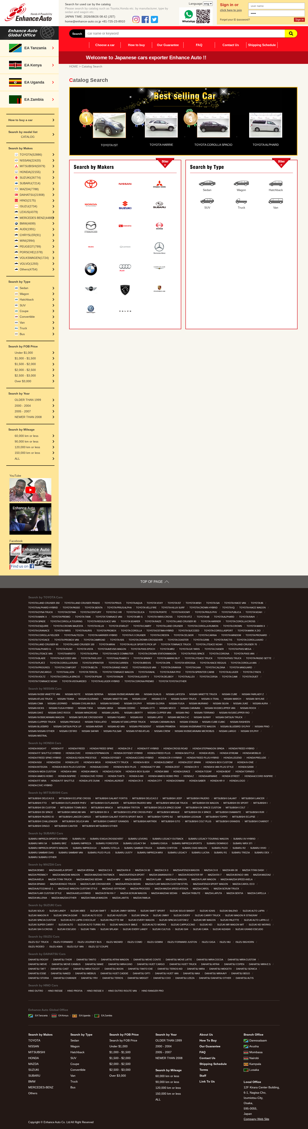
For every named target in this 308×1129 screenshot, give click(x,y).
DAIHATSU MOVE (38, 964)
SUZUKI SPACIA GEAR (65, 915)
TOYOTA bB (203, 616)
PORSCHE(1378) (31, 252)
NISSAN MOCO (167, 708)
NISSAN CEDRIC (127, 708)
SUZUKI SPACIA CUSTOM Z (174, 920)
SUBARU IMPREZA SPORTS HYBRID (48, 838)
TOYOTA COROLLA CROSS (241, 621)
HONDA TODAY (203, 771)
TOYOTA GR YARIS (189, 649)
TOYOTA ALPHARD (224, 616)
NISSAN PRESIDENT (140, 726)
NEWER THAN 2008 (28, 417)
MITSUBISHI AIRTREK (145, 821)
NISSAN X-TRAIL (210, 699)
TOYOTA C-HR (114, 612)
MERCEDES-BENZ (40, 1087)
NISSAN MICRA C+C (179, 717)
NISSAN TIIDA (85, 708)
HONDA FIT (57, 748)
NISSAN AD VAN (116, 726)
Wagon (24, 293)
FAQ (199, 45)
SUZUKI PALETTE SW (112, 920)
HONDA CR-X (136, 780)
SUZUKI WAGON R (38, 915)
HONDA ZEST (172, 767)
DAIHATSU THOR (62, 959)
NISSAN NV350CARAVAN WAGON (46, 717)
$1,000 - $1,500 (25, 358)
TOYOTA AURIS (83, 630)
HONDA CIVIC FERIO (92, 776)
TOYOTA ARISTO (66, 653)
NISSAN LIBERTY (133, 712)
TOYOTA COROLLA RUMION (203, 626)
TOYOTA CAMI (230, 676)
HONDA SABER (197, 780)
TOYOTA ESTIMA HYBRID (160, 630)
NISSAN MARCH (233, 699)
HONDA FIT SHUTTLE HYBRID (45, 753)
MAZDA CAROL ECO (244, 884)
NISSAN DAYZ (36, 712)
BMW (31, 1081)
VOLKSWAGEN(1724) (34, 257)
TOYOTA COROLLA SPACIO (65, 676)
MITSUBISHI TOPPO (217, 816)
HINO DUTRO (36, 991)
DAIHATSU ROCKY (38, 959)
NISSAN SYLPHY (133, 703)
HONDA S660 (162, 771)
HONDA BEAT (223, 771)
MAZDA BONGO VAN (237, 875)
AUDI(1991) (27, 229)
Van (22, 322)
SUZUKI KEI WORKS (260, 924)
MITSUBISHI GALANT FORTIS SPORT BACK (120, 816)
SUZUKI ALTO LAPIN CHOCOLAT (78, 920)
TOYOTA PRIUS (113, 603)
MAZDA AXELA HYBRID (78, 893)
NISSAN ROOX (248, 708)
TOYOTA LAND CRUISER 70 (242, 644)
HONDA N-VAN (69, 771)
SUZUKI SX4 (182, 929)
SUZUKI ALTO (66, 924)
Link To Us (207, 1081)
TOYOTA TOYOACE (39, 640)
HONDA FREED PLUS (159, 753)
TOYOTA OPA (163, 663)
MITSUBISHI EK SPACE (40, 812)
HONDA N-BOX (141, 762)
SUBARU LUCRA (201, 852)
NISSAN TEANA (65, 699)
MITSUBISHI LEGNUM (189, 816)
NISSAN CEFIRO (68, 731)
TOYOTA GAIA (193, 667)
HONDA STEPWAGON (97, 753)
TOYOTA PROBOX (107, 630)
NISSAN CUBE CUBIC (214, 722)
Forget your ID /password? (235, 19)
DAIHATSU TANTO (86, 959)
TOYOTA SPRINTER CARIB (200, 672)
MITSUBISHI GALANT (225, 798)
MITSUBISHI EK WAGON (206, 803)
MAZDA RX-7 (215, 875)
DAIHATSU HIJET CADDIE (115, 973)
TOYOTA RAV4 (247, 616)
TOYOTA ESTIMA (67, 612)
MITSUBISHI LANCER (253, 798)
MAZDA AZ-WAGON (176, 879)
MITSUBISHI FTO (37, 803)
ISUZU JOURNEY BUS (90, 942)
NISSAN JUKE (241, 703)
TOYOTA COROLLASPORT (219, 630)
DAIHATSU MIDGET (138, 978)
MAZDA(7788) (29, 189)
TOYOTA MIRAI (107, 644)
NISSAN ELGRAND (88, 699)
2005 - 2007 (23, 411)
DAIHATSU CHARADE (65, 978)
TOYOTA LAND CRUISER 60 (43, 644)
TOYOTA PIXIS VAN (244, 653)
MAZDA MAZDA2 (262, 875)
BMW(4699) (28, 223)
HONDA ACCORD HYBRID (140, 757)
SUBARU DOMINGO (218, 843)
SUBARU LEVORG (138, 838)
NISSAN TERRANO (204, 712)
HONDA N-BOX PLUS (125, 767)
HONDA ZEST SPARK (190, 762)
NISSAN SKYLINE (255, 699)
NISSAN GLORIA (156, 703)
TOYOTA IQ (228, 607)
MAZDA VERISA (85, 870)
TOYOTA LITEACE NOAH (209, 644)
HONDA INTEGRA (38, 767)
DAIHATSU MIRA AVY (216, 973)
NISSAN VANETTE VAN (115, 699)
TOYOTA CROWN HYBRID (203, 607)
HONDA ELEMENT (164, 762)
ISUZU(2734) (28, 206)
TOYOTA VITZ (185, 616)
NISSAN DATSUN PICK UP (67, 726)
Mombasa (256, 1052)
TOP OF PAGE (151, 581)
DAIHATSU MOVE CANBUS (66, 964)
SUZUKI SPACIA (140, 915)
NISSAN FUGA (177, 703)
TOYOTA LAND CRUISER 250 (44, 603)
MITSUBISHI (36, 1052)
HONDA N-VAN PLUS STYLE (219, 767)
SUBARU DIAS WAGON (195, 848)
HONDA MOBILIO (252, 753)
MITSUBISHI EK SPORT (236, 803)
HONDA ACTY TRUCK (117, 762)
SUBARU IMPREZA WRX (150, 852)
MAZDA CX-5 (105, 870)
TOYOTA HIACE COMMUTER (118, 653)
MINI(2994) (27, 240)
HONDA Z (189, 776)
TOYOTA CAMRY (142, 626)
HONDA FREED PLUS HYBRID (203, 757)
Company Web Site (256, 1119)
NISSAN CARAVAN (191, 708)
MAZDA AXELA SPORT (61, 870)
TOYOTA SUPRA (89, 653)
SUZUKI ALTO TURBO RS (92, 924)
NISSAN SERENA (94, 694)
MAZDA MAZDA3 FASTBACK (99, 875)
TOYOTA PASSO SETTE (259, 658)
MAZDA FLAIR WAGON (204, 879)
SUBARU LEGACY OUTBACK (168, 838)
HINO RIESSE (55, 991)
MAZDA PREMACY (38, 875)
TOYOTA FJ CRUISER (134, 635)
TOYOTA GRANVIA (171, 667)
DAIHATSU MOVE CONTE (147, 959)
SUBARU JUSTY (124, 852)
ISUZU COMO (135, 942)
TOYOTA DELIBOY (164, 676)
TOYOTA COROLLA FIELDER (44, 635)
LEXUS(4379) (29, 212)
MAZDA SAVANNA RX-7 (161, 875)
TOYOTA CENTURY (91, 612)
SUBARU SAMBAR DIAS (41, 852)
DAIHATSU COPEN (234, 964)
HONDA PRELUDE (257, 757)
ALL (17, 458)
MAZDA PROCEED (140, 888)
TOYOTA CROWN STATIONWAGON (157, 653)
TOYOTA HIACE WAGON (252, 607)
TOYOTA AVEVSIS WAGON (112, 649)
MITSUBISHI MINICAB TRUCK (172, 803)
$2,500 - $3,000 (25, 375)
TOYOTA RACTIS (223, 640)
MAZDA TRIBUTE (191, 893)
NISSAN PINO (262, 726)
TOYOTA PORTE (158, 612)
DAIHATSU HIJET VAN (167, 973)
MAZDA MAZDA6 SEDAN (164, 893)
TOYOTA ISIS (117, 640)
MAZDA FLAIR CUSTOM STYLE (45, 893)
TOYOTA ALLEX (186, 676)
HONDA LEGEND (233, 757)
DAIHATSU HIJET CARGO (151, 964)
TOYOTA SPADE (37, 621)
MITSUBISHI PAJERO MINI (137, 803)
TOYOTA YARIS (62, 630)
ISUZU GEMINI (155, 942)
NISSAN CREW (162, 731)
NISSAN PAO (183, 712)
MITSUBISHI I (260, 803)
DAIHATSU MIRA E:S (260, 964)
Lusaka (254, 1069)
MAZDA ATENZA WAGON (186, 870)
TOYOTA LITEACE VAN (40, 653)
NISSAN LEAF (140, 699)
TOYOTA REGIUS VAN (144, 667)
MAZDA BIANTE (133, 879)
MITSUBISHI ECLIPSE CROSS (75, 798)
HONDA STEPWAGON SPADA (209, 748)
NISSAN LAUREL (111, 712)
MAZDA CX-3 (162, 870)
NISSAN (33, 1046)
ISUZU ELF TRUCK (38, 942)
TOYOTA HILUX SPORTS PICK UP (138, 644)
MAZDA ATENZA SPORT (132, 875)
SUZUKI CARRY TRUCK (208, 915)
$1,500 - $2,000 (25, 364)
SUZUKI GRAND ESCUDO (249, 929)
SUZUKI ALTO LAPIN (254, 911)
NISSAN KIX (137, 717)
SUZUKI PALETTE (230, 920)
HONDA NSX (35, 762)
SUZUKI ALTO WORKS (154, 924)
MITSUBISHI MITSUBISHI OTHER (100, 826)
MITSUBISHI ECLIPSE (244, 816)
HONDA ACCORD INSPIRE (259, 776)
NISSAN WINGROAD (86, 712)
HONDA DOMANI (175, 780)
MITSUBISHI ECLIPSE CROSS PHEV (133, 812)
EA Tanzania (41, 1015)
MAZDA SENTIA (234, 893)
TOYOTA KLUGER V (139, 676)
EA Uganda (84, 1015)
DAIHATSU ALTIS (245, 978)
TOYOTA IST (175, 603)
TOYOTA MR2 (167, 649)
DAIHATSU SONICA (246, 969)
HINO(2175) (28, 200)
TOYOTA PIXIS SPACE (193, 653)
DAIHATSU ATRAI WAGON (115, 959)
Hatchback (27, 299)
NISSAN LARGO (228, 731)
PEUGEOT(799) (30, 246)
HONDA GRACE (182, 771)
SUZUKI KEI (206, 924)
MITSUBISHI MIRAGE (168, 812)
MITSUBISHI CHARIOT (257, 821)
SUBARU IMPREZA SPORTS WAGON (48, 848)
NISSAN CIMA (35, 703)
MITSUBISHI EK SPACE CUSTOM (204, 807)
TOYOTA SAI (213, 603)
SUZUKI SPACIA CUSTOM (42, 920)
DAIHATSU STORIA (38, 978)
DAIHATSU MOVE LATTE (179, 959)
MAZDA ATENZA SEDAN (128, 884)
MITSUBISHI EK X (100, 812)
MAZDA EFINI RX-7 (105, 893)
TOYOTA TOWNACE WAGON (118, 672)
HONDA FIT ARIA (37, 780)
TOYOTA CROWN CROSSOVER (146, 640)
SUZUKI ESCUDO (67, 929)
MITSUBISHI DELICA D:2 (145, 798)
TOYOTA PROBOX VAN (67, 640)
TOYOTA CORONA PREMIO (139, 681)
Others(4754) (29, 269)
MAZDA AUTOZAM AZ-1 (41, 888)
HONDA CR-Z (125, 748)
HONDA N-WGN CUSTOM (42, 771)
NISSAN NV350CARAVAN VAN (124, 694)
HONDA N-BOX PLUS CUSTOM (69, 767)
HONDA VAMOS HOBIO (41, 776)
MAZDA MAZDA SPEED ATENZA (172, 888)
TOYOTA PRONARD (257, 635)
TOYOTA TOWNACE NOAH (43, 681)
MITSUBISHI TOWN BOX (73, 807)
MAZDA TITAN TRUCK (60, 879)
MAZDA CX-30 (143, 870)
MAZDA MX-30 (230, 870)
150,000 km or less (27, 452)
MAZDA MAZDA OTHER (64, 898)
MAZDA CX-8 (211, 870)
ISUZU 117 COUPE (98, 946)
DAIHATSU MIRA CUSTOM (242, 959)
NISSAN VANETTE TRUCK (203, 694)
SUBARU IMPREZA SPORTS (187, 843)
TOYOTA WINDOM (231, 635)
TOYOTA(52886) (31, 154)
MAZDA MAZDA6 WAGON (66, 875)
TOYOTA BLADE (37, 658)
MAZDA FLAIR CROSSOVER (95, 884)
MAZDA (33, 1064)
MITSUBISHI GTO (171, 821)
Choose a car (105, 45)
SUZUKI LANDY (57, 911)
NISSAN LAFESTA (175, 694)
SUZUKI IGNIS (208, 911)
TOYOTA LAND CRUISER (170, 626)
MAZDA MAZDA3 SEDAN (89, 879)
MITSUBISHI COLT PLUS (198, 821)
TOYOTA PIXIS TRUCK (229, 658)
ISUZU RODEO (36, 946)
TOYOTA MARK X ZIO (249, 630)
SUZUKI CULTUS (161, 929)
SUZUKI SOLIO (36, 911)
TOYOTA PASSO (72, 607)
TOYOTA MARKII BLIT (169, 658)
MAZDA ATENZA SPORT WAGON (211, 884)
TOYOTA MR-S (135, 616)
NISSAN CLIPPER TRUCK (42, 722)
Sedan (24, 288)
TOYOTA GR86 (201, 640)
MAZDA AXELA (36, 879)
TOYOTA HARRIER (211, 621)
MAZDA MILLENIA (37, 898)
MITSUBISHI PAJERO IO (41, 816)
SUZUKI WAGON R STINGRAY (241, 915)
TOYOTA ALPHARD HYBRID (43, 607)
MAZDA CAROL (201, 888)
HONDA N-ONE (245, 762)
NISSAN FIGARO (116, 717)
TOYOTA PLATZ (37, 663)
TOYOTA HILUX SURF (173, 607)
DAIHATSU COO (162, 978)
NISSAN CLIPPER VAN (160, 712)
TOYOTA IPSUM (93, 676)
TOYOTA (34, 1040)
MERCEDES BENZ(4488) (36, 217)
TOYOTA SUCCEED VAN (63, 658)
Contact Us (231, 45)
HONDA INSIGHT (37, 748)
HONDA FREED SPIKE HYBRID (45, 757)
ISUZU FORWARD (63, 942)
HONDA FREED (76, 748)
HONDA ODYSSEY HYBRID (128, 753)
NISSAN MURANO (199, 703)
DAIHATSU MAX (192, 973)
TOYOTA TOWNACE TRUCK (176, 644)
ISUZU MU (225, 942)
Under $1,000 (24, 352)
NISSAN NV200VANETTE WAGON (198, 726)
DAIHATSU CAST (60, 969)
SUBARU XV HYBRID (244, 838)
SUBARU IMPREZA (81, 843)
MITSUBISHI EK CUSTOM (42, 807)
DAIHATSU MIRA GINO (120, 964)
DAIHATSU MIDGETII (220, 969)
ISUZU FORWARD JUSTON (182, 942)
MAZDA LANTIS (120, 898)
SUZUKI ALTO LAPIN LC (257, 920)
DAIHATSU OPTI (142, 973)
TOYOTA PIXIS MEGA (240, 649)
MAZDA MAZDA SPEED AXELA (237, 879)
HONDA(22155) (30, 172)
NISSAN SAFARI (90, 731)
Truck (23, 328)
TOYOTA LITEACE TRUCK (199, 658)
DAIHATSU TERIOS (113, 978)
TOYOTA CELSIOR (184, 635)
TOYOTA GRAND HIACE (115, 667)
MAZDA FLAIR (154, 879)
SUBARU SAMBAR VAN (71, 852)
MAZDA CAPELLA (256, 893)
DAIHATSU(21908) (32, 194)
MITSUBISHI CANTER (66, 826)
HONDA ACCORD (99, 767)
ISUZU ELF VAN (75, 946)
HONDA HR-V (217, 780)
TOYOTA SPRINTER (93, 663)
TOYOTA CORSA (208, 676)
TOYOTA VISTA (85, 649)
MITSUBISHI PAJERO (198, 798)
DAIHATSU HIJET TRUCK (183, 964)
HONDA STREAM (229, 753)
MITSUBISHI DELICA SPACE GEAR (163, 807)
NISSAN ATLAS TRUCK (40, 699)
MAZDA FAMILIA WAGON (94, 898)
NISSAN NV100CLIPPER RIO (234, 712)
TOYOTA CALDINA (215, 667)
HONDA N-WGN (92, 762)
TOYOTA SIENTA (94, 607)
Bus (22, 334)
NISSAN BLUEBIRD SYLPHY (235, 726)
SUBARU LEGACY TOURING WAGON (208, 838)
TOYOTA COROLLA (131, 630)
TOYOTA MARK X (37, 616)
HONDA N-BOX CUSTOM (219, 762)
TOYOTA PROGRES (39, 667)
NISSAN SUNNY (202, 717)
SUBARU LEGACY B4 (134, 843)
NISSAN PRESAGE (70, 722)
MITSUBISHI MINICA (102, 807)
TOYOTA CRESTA (160, 635)
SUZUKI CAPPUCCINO (183, 924)
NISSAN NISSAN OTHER (41, 731)
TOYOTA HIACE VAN (235, 603)
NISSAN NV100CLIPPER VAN (220, 708)
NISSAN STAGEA (189, 722)
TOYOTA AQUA (134, 603)
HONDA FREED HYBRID (242, 748)
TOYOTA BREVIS (142, 663)
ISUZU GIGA (209, 942)
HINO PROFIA (75, 991)
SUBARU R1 (221, 852)
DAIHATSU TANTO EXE (140, 969)
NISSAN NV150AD (110, 703)
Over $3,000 (23, 381)
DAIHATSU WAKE (94, 964)
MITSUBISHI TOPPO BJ (160, 816)
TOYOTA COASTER (178, 640)
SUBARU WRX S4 (38, 843)
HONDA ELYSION (112, 771)
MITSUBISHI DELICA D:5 (41, 798)
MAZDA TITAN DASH (253, 870)
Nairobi (254, 1058)
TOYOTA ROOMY (181, 612)
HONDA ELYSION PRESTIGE (81, 757)
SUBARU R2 (239, 848)
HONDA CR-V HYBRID (170, 757)
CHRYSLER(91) (30, 235)
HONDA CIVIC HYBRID (40, 785)
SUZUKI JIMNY (161, 915)
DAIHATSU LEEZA (185, 978)
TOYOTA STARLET (119, 626)
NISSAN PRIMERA (166, 726)
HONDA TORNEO (245, 771)
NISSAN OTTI (147, 708)
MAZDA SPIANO (37, 884)
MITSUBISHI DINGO (39, 826)
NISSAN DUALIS (153, 694)
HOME (73, 66)
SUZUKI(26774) (30, 177)
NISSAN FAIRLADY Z (253, 694)
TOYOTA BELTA (89, 667)
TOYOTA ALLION (65, 672)
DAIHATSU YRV (89, 978)
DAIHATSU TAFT (37, 969)
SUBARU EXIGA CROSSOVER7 (107, 838)
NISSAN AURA (260, 703)
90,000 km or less (26, 441)
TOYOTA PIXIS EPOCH (143, 649)
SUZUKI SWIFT (98, 911)
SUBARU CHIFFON (167, 848)
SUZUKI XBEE (78, 911)
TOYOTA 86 (257, 603)
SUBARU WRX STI (243, 843)
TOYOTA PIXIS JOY (91, 658)
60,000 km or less (26, 435)
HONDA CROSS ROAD (175, 748)
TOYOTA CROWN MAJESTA (68, 626)
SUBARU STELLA (110, 848)
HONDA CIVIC (73, 753)
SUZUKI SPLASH (109, 929)
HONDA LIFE (72, 762)
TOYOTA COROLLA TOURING (66, 621)
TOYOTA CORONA (219, 653)
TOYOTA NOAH (254, 612)
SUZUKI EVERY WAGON (141, 920)
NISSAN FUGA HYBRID (61, 708)
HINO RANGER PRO (153, 991)
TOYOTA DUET (250, 676)
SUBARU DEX (262, 852)
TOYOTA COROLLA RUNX (64, 663)
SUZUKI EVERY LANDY (135, 929)
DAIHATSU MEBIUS (85, 973)
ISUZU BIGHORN (245, 942)
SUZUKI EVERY (182, 915)
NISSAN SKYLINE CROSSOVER (86, 717)
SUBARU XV (79, 838)
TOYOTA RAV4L (147, 672)
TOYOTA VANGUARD (241, 667)
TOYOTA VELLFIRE (146, 607)
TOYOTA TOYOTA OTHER (173, 681)
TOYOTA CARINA (207, 635)
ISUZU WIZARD (114, 942)
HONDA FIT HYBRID (148, 748)
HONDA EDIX (54, 762)
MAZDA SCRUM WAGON (133, 893)
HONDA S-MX (136, 776)
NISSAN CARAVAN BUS (163, 722)
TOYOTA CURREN (119, 663)
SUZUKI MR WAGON (204, 920)
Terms (203, 1069)
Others (32, 1093)
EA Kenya (63, 1015)
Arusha (254, 1046)
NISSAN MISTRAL (38, 735)
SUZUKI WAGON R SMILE (124, 924)
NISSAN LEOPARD (58, 703)
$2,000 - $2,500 (25, 370)
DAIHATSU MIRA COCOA (210, 959)
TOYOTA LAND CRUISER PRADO (82, 603)
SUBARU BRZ (59, 843)
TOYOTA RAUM (115, 676)
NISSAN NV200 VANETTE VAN (44, 694)
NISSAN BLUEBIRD (38, 726)
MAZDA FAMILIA (142, 898)
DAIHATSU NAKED (61, 973)
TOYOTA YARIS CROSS (160, 616)
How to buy (136, 45)
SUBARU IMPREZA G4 (85, 848)
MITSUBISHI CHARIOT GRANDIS (111, 821)
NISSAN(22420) (30, 160)
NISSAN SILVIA (221, 703)
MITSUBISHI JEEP (172, 798)
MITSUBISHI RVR (255, 812)
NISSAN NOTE (73, 694)
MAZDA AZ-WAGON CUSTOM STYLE (78, 888)
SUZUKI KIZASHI (222, 929)
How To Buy (208, 1040)
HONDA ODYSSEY (111, 757)
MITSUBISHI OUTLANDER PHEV (69, 803)
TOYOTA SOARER (131, 621)
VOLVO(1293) (29, 263)
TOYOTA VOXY (155, 603)
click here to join (231, 10)
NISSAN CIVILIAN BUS (84, 703)
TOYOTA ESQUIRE (38, 626)
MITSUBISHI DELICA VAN (75, 821)
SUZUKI (33, 1069)
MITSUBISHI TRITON (128, 807)
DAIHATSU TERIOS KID (170, 969)
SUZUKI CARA (201, 929)
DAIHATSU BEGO (241, 973)
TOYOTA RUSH (64, 649)
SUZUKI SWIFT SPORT (153, 911)
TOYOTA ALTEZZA (74, 635)
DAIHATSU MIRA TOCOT (86, 969)
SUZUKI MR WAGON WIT (231, 924)
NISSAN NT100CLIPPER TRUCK (128, 722)
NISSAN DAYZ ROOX (59, 712)
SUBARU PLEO (220, 848)
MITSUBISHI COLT (236, 807)
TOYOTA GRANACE (39, 630)
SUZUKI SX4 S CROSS (40, 929)
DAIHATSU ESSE (37, 973)
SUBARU (34, 1075)
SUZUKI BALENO (229, 911)
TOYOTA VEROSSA (185, 663)
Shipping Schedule (262, 45)
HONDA (33, 1058)
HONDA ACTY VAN (151, 767)
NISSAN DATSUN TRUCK (229, 717)
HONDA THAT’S (116, 776)
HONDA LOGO (237, 780)
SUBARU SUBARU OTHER (42, 857)
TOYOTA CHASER (214, 649)
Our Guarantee (168, 45)
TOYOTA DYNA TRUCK (40, 612)
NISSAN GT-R (159, 699)
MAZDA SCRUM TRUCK (227, 888)
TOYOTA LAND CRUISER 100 (79, 644)
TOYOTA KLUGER (229, 672)
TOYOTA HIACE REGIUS (213, 663)
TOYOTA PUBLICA (231, 612)
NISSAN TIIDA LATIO (96, 722)
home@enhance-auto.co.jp (83, 21)
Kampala (255, 1064)
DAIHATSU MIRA (196, 969)
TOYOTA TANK (83, 616)
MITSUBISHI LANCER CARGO (75, 816)
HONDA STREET (231, 776)
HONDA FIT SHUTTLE (63, 780)
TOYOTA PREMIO (61, 616)
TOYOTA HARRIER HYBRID (103, 635)
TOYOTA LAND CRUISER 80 (181, 621)
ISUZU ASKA (56, 946)
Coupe (24, 311)
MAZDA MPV (114, 879)
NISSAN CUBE (230, 694)
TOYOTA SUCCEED (189, 630)
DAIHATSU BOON (114, 969)
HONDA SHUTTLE (185, 753)
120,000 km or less (27, 447)
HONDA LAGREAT (114, 780)
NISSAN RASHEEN (240, 722)
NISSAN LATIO (156, 717)
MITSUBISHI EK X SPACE (198, 812)
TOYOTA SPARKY (143, 658)
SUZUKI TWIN (88, 929)
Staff (202, 1075)
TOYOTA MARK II (256, 626)
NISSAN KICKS (36, 708)
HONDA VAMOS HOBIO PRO (164, 776)
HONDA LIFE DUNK (89, 780)
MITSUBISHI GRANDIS (228, 821)
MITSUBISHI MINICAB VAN (72, 812)
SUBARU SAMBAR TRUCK (138, 848)
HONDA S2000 (246, 767)
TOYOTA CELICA (135, 612)
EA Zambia (106, 1015)
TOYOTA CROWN (233, 626)
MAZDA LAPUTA (213, 893)
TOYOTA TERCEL (88, 672)
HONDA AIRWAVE (208, 776)
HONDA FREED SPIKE (102, 748)
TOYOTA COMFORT (65, 667)
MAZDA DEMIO (36, 870)
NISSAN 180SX (105, 708)
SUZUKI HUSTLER (117, 915)
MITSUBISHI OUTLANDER (105, 803)
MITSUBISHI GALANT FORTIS (111, 798)
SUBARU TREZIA (241, 852)
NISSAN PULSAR (113, 731)
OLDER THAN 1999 (28, 399)
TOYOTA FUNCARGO (40, 672)
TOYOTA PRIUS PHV (206, 612)
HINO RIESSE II (95, 991)
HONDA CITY (155, 780)
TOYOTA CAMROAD (95, 640)
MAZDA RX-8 (124, 870)
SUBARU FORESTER (107, 843)
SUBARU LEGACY (178, 852)
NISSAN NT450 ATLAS (138, 731)
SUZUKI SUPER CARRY (41, 924)
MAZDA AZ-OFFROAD (114, 888)
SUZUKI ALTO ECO (92, 915)
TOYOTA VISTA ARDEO (74, 681)
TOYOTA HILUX (96, 626)
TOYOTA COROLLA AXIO (250, 640)
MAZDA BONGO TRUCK (63, 884)
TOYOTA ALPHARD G (40, 649)
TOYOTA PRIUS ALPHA (119, 607)
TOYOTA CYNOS (252, 672)
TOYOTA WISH (194, 603)
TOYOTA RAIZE (153, 621)
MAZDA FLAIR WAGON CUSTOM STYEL (167, 884)
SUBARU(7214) (30, 183)
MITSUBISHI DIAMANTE (229, 812)
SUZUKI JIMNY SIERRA (123, 911)
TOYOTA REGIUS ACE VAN (101, 621)
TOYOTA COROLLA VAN (244, 663)
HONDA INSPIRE (67, 776)
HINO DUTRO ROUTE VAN (122, 991)
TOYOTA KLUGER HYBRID (105, 681)
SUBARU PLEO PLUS (99, 852)
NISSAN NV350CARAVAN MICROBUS (195, 731)
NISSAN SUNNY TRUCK (184, 699)
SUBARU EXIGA (159, 843)
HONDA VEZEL (207, 753)
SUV (23, 305)
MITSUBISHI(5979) (32, 166)
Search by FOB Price (123, 1040)
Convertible (27, 316)
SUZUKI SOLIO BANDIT (182, 911)
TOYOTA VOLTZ (37, 676)
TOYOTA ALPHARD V (117, 658)
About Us (206, 1034)
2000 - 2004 (23, 405)
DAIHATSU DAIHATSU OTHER (215, 978)
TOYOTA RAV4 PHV (170, 672)
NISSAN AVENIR (95, 726)
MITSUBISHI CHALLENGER (43, 821)
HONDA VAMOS (89, 771)
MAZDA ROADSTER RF (191, 875)
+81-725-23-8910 (113, 21)
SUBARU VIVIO (258, 848)
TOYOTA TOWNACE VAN (109, 616)
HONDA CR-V (191, 767)
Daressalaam (258, 1040)
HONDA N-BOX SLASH (138, 771)
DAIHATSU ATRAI (210, 964)
